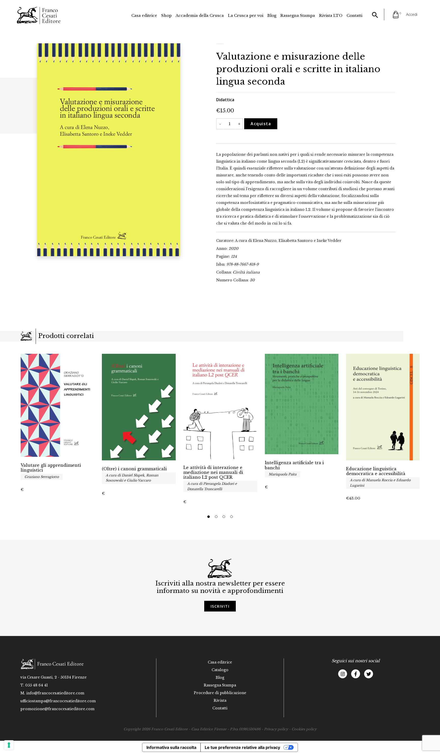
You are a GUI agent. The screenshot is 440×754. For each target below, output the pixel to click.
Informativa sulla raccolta (171, 747)
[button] (208, 516)
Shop (166, 15)
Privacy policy (276, 729)
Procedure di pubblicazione (220, 693)
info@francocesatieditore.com (55, 693)
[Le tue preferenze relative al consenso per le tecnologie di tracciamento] (9, 745)
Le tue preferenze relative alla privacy (242, 747)
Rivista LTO (330, 15)
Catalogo (220, 670)
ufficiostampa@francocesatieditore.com (58, 701)
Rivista (220, 700)
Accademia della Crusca (200, 15)
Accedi (411, 14)
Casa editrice (144, 15)
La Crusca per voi (245, 15)
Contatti (354, 15)
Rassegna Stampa (297, 15)
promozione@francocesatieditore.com (57, 709)
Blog (271, 15)
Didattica (225, 99)
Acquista (261, 123)
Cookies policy (304, 729)
